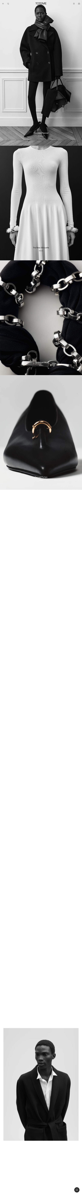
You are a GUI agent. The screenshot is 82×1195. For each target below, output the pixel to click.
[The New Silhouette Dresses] (41, 203)
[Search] (9, 3)
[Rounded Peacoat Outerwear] (41, 73)
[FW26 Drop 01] (41, 1084)
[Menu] (4, 3)
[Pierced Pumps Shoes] (41, 432)
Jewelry (41, 365)
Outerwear (41, 136)
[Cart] (77, 3)
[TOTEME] (41, 3)
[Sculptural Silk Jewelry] (41, 317)
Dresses (41, 251)
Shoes (41, 480)
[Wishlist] (72, 3)
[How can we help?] (76, 1189)
